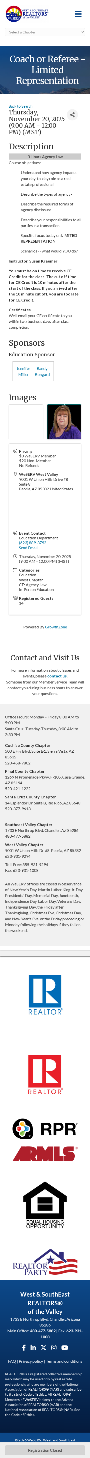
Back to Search (20, 106)
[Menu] (78, 14)
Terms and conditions (64, 1361)
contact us (57, 675)
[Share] (72, 114)
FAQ (12, 1361)
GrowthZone (56, 626)
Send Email (28, 547)
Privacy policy (31, 1361)
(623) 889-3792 (32, 542)
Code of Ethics (22, 1414)
